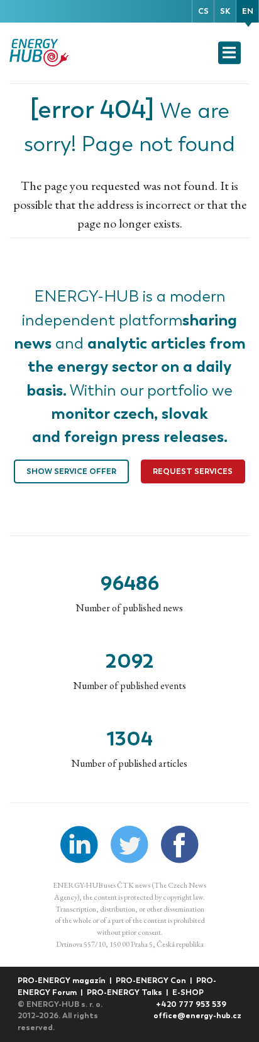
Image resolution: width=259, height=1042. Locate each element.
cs (203, 11)
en (247, 11)
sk (225, 11)
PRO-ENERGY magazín (62, 980)
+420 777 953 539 (191, 1004)
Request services (193, 471)
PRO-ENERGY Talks (125, 992)
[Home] (40, 52)
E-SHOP (188, 992)
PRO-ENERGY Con (152, 980)
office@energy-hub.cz (197, 1015)
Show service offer (71, 471)
